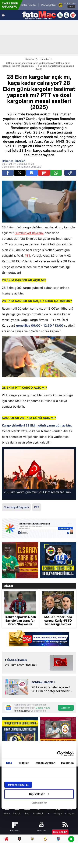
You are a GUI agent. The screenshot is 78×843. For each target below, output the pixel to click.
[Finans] (39, 638)
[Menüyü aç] (3, 15)
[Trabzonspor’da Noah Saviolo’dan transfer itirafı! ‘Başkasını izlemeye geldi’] (20, 602)
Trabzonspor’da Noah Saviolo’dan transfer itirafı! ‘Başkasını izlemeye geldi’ (20, 622)
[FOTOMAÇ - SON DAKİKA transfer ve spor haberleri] (39, 15)
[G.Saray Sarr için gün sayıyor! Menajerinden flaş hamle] (20, 560)
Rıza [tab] (9, 762)
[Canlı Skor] (66, 15)
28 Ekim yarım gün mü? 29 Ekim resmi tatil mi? (37, 492)
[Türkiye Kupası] (73, 15)
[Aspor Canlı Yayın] (60, 15)
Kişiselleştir (37, 794)
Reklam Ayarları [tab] (45, 762)
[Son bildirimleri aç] (71, 839)
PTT (27, 255)
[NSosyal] (32, 173)
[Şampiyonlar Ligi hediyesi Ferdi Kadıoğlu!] (58, 560)
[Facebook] (8, 173)
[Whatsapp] (56, 173)
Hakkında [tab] (67, 762)
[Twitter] (20, 173)
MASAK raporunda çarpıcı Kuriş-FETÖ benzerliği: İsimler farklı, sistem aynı (58, 622)
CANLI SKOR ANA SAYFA (10, 5)
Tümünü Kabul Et (18, 784)
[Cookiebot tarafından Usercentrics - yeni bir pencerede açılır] (57, 753)
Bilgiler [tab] (24, 762)
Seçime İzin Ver (39, 803)
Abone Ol (65, 707)
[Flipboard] (44, 173)
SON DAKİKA (60, 832)
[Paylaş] (70, 173)
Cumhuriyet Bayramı (29, 233)
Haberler (29, 59)
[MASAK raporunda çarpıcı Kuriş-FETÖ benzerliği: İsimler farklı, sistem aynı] (58, 602)
